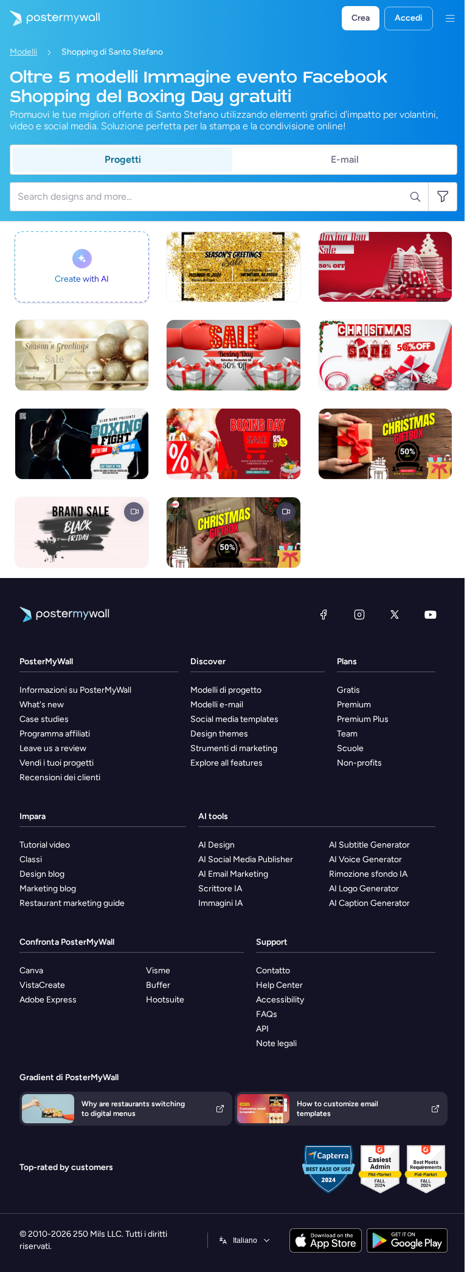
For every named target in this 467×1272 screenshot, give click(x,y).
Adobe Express (48, 1000)
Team (347, 734)
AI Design (216, 845)
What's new (41, 704)
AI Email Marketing (233, 874)
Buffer (158, 985)
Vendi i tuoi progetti (56, 763)
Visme (158, 970)
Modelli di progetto (225, 690)
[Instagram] (359, 614)
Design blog (41, 874)
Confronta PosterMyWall (66, 942)
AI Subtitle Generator (369, 845)
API (262, 1029)
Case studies (44, 719)
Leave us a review (52, 748)
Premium (354, 704)
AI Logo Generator (364, 888)
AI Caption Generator (369, 903)
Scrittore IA (220, 888)
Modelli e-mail (216, 704)
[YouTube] (430, 614)
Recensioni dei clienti (59, 777)
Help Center (279, 985)
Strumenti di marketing (233, 748)
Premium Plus (363, 719)
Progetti (123, 159)
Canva (31, 970)
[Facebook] (323, 614)
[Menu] (450, 18)
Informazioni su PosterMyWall (75, 690)
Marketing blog (47, 888)
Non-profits (359, 763)
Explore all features (226, 763)
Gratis (348, 690)
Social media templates (234, 719)
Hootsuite (165, 1000)
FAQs (266, 1014)
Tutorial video (44, 845)
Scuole (350, 748)
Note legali (276, 1043)
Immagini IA (220, 903)
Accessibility (280, 1000)
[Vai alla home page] (50, 18)
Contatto (273, 970)
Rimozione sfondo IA (368, 874)
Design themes (219, 734)
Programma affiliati (54, 734)
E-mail (345, 159)
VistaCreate (42, 985)
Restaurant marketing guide (72, 903)
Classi (30, 859)
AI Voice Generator (365, 859)
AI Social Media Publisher (245, 859)
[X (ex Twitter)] (394, 614)
